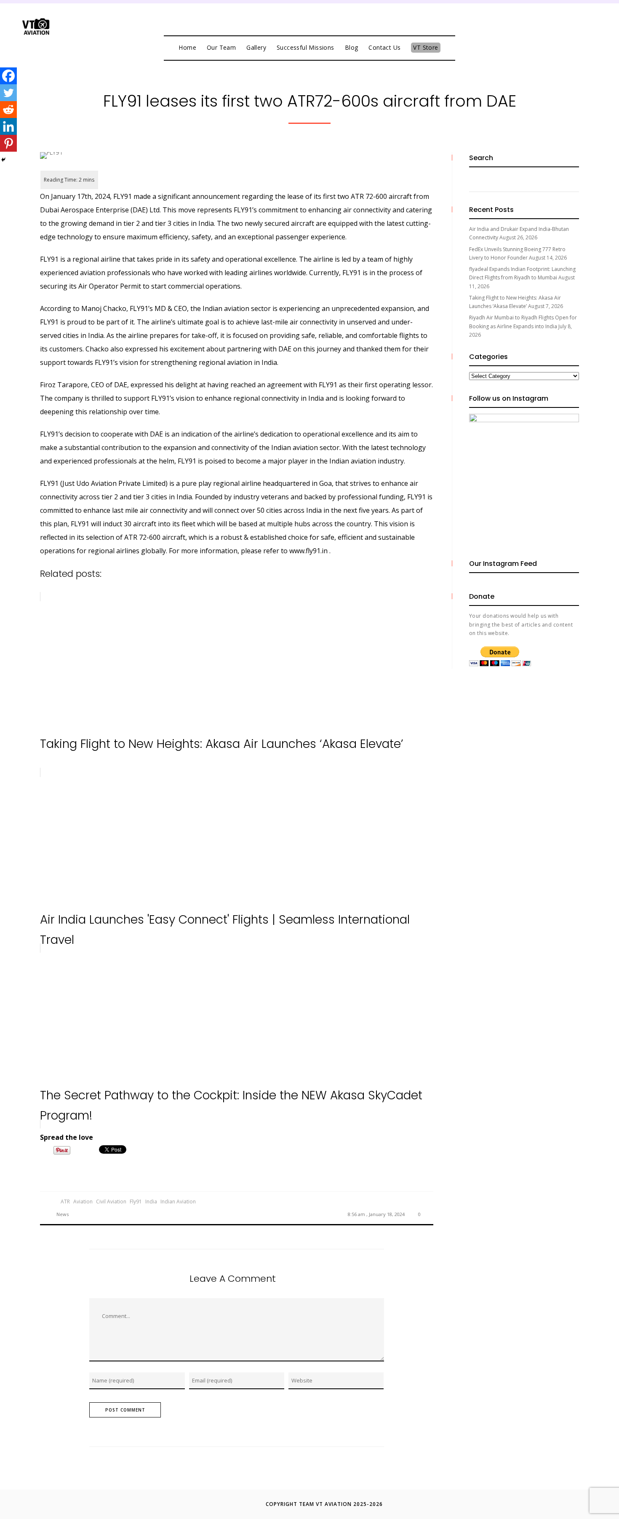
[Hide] (3, 159)
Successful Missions (305, 47)
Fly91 (136, 1201)
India (151, 1201)
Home (187, 47)
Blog (351, 47)
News (62, 1214)
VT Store (425, 47)
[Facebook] (284, 18)
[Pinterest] (8, 143)
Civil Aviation (111, 1201)
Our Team (221, 47)
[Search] (568, 179)
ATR (65, 1201)
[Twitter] (301, 18)
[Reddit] (8, 109)
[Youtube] (318, 18)
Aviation (83, 1201)
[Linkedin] (8, 126)
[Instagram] (335, 18)
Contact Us (384, 47)
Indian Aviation (178, 1201)
